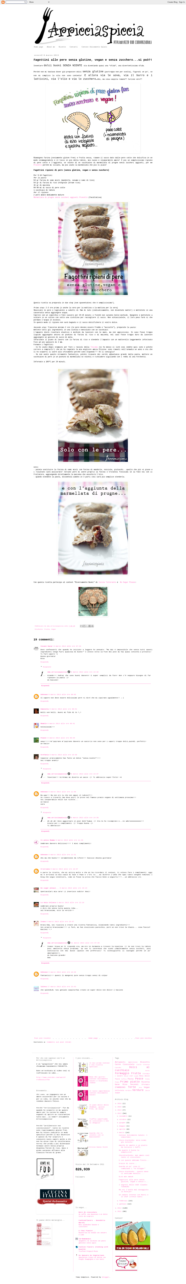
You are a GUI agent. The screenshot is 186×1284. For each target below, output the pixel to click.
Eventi (147, 1070)
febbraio (123, 1201)
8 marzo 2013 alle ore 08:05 (62, 694)
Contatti (74, 47)
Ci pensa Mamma (48, 840)
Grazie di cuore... (128, 1163)
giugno (122, 1123)
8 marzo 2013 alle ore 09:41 (61, 723)
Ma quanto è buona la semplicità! (129, 1151)
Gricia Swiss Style (98, 1147)
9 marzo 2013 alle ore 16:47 (60, 921)
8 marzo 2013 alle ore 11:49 (69, 840)
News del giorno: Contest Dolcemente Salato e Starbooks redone (98, 1080)
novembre (123, 1116)
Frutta (47, 629)
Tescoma (94, 347)
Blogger (105, 1277)
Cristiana (45, 869)
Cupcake (118, 1067)
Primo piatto (130, 1081)
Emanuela (45, 709)
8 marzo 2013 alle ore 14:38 (85, 818)
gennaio (123, 1204)
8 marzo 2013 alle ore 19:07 (64, 869)
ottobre (123, 1119)
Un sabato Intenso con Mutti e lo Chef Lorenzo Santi (133, 1196)
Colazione (146, 1064)
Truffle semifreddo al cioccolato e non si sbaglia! (99, 1121)
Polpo (117, 1082)
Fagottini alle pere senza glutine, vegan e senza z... (134, 1181)
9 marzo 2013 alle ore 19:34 (62, 972)
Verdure (138, 1090)
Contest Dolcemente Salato (94, 47)
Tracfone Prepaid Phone (88, 1251)
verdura (128, 1090)
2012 (119, 1208)
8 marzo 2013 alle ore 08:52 (63, 709)
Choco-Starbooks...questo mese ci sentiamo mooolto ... (133, 1172)
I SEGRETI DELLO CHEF (124, 1076)
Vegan (53, 629)
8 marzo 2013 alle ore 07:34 (67, 646)
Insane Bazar (47, 646)
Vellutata (119, 1090)
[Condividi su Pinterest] (92, 626)
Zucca (147, 1090)
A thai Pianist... (87, 1231)
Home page (38, 47)
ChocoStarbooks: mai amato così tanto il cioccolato (134, 1156)
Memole (44, 723)
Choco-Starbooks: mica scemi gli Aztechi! (132, 1141)
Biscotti (145, 1062)
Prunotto (38, 165)
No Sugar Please (127, 582)
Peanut (44, 738)
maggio (122, 1126)
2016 (119, 1103)
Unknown (44, 694)
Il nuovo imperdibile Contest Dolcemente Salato (99, 1093)
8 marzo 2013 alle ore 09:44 (61, 738)
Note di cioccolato (88, 1212)
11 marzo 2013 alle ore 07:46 (85, 943)
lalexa (44, 987)
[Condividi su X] (86, 626)
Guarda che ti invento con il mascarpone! (96, 1135)
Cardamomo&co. (85, 1239)
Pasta (131, 1079)
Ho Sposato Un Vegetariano (91, 1255)
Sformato (146, 1084)
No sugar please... (50, 888)
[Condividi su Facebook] (89, 626)
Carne (118, 1064)
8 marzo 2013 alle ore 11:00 (62, 792)
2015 (119, 1107)
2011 (119, 1211)
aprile (122, 1129)
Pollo (147, 1079)
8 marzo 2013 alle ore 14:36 (85, 672)
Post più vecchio (143, 1038)
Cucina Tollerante (107, 582)
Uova (140, 1087)
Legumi (136, 1076)
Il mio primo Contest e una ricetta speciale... (99, 1065)
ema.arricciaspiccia (57, 672)
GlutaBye (146, 1074)
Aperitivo (132, 1062)
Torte (132, 1087)
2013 (119, 1113)
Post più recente (42, 1038)
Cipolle (139, 1064)
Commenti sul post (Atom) (59, 1042)
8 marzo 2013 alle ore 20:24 (73, 888)
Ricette (62, 47)
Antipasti (120, 1062)
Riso (125, 1084)
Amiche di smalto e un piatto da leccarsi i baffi (133, 1146)
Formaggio (122, 1073)
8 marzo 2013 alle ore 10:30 (63, 755)
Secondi (134, 1084)
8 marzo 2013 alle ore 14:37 (85, 774)
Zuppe (117, 1093)
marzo (122, 1132)
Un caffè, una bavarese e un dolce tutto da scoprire (93, 1215)
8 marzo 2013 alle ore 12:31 (62, 855)
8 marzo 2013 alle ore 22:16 (70, 902)
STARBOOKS (120, 1087)
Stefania (45, 755)
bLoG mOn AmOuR (126, 1177)
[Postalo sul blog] (84, 626)
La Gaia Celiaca (48, 902)
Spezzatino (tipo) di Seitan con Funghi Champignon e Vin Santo (92, 1258)
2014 (119, 1110)
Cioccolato (128, 1064)
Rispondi (45, 662)
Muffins (124, 1079)
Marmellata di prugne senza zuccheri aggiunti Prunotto (60, 197)
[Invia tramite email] (81, 626)
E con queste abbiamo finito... (134, 1160)
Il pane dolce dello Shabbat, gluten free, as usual (99, 1107)
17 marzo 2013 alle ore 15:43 (62, 987)
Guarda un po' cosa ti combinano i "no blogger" (132, 1167)
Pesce (139, 1078)
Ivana (43, 921)
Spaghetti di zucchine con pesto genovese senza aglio (92, 1242)
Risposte (47, 667)
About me (51, 47)
